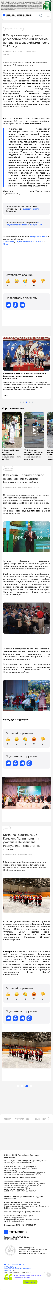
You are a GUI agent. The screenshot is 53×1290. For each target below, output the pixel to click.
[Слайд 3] (26, 399)
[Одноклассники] (15, 305)
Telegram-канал (38, 236)
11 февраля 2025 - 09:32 (12, 485)
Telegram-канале (30, 208)
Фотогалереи (22, 1116)
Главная (7, 1116)
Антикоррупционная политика (14, 1263)
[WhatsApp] (29, 760)
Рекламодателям (43, 1116)
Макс (6, 244)
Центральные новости (13, 29)
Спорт (6, 826)
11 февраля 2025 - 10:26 (12, 51)
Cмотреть (30, 1282)
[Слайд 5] (32, 399)
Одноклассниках (24, 241)
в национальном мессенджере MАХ (24, 223)
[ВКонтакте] (8, 305)
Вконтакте (8, 241)
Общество (8, 466)
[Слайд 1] (20, 399)
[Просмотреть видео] (11, 427)
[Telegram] (22, 305)
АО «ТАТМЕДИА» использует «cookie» (17, 1266)
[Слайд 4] (29, 399)
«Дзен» (39, 241)
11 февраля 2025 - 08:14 (12, 852)
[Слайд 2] (23, 399)
